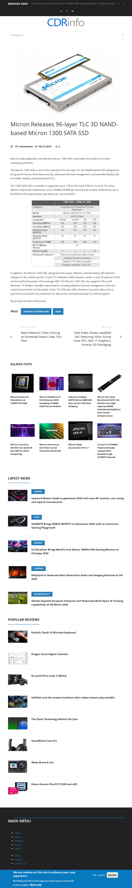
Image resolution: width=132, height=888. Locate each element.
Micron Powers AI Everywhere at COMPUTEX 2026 (19, 400)
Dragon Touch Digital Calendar (49, 654)
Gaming (38, 491)
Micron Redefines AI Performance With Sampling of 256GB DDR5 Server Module (50, 401)
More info (36, 884)
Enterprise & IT (42, 594)
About (17, 848)
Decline (112, 875)
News (17, 836)
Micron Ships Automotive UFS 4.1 (78, 446)
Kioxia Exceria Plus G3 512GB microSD (54, 784)
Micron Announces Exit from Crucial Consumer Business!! (50, 447)
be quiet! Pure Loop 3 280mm (49, 675)
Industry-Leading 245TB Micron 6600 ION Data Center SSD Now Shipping (80, 401)
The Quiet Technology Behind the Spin (54, 719)
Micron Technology (36, 311)
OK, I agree (99, 875)
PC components (24, 146)
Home (17, 833)
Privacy (18, 859)
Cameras (38, 568)
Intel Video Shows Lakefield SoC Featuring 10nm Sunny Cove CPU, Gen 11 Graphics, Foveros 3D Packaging (92, 339)
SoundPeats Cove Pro (44, 740)
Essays (18, 844)
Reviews (18, 840)
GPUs (36, 517)
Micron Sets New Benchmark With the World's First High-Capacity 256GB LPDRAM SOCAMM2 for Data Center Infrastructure (109, 406)
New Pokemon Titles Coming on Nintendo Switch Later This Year (41, 337)
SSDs (58, 311)
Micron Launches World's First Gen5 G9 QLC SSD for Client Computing (21, 449)
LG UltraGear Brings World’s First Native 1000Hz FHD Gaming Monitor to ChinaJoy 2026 (56, 3)
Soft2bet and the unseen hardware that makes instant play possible (73, 697)
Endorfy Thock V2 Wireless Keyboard (53, 632)
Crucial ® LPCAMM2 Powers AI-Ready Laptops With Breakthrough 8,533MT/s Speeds (107, 451)
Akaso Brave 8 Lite (42, 762)
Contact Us (20, 863)
